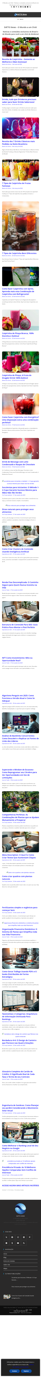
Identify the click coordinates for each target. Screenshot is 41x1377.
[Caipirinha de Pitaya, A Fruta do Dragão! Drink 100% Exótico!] (20, 371)
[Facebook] (12, 1237)
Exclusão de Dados (32, 1307)
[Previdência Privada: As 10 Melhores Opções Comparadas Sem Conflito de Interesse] (20, 1163)
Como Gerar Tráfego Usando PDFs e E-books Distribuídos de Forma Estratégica (19, 974)
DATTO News (12, 1310)
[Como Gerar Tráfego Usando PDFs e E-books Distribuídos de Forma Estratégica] (20, 968)
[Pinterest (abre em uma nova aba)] (16, 7)
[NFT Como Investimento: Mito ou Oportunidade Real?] (20, 654)
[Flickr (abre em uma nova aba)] (25, 7)
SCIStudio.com (21, 1310)
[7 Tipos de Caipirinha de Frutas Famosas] (20, 179)
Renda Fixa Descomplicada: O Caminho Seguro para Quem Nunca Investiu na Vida (20, 585)
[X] (6, 1237)
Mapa (5, 1268)
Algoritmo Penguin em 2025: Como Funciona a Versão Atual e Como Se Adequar (18, 698)
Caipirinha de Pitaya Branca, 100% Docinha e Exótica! (18, 334)
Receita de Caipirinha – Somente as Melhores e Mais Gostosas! (18, 60)
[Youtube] (18, 1243)
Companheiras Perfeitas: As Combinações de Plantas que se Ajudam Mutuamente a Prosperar (20, 817)
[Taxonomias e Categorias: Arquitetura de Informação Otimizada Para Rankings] (20, 1010)
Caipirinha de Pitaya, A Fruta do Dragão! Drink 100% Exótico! (16, 376)
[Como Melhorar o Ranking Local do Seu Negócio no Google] (20, 1142)
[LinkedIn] (24, 1237)
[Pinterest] (29, 1237)
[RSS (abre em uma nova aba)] (30, 7)
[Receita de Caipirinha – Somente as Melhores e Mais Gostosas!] (20, 55)
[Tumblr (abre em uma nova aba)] (23, 7)
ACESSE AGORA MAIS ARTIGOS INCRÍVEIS (20, 1185)
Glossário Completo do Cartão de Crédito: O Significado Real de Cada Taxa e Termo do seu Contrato (18, 1074)
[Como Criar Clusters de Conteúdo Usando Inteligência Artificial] (20, 545)
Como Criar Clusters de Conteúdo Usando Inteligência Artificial (17, 550)
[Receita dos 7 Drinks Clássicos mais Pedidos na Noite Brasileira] (20, 137)
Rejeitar (26, 1371)
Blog (5, 1257)
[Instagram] (18, 1237)
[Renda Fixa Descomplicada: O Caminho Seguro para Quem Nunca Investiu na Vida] (20, 578)
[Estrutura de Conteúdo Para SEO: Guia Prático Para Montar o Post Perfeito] (20, 621)
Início (5, 1254)
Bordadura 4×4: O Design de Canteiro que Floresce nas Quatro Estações (19, 1041)
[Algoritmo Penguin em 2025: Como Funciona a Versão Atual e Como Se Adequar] (20, 692)
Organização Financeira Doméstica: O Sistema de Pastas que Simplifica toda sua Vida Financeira (19, 932)
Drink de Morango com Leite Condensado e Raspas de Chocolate (18, 463)
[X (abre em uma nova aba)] (11, 7)
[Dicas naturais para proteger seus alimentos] (20, 505)
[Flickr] (6, 1243)
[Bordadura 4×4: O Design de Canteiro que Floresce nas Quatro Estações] (20, 1036)
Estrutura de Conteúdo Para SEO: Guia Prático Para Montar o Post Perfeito (20, 626)
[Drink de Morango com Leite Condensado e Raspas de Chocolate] (20, 458)
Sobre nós (7, 1265)
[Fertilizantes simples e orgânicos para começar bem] (20, 904)
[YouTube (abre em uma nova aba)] (27, 7)
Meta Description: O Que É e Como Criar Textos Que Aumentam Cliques (19, 856)
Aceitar (14, 1371)
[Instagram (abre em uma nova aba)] (18, 7)
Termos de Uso (21, 1307)
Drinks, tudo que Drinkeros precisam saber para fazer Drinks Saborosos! (19, 100)
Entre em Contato (9, 1261)
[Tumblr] (12, 1243)
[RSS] (24, 1243)
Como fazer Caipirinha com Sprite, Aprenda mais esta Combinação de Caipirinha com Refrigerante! (18, 291)
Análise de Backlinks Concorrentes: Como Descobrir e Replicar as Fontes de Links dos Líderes (20, 738)
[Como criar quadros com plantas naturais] (21, 872)
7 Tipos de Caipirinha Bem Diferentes (19, 253)
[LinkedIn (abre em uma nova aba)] (21, 7)
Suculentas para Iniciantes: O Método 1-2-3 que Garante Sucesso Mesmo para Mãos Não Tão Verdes (20, 490)
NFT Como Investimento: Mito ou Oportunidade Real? (17, 659)
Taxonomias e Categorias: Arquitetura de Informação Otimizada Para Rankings (19, 1016)
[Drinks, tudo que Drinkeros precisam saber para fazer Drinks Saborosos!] (20, 95)
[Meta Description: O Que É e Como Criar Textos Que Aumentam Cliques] (20, 851)
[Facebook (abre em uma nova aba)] (14, 7)
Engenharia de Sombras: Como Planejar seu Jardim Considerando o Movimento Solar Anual (20, 1108)
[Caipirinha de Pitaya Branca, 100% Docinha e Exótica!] (20, 329)
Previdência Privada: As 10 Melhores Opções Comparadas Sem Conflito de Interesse (19, 1170)
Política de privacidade (10, 1307)
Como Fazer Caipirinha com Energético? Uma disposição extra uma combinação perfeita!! (20, 420)
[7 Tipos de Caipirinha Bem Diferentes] (20, 249)
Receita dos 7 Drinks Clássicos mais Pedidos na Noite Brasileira (18, 142)
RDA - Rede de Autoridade (25, 1312)
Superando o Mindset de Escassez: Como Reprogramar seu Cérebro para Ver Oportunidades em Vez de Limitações (19, 773)
